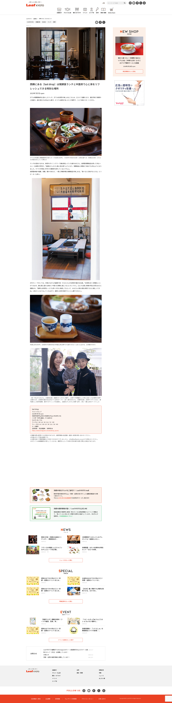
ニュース (101, 675)
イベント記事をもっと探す (66, 640)
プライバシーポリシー (88, 699)
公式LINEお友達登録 (64, 498)
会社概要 (47, 699)
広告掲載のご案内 (36, 699)
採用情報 (57, 699)
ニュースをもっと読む (65, 560)
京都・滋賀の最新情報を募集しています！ (56, 657)
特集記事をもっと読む (65, 601)
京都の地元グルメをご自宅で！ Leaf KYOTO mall (71, 490)
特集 (100, 673)
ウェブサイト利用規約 (71, 699)
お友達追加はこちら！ (66, 516)
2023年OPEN (30, 22)
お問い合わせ (102, 699)
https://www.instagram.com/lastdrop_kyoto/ (45, 430)
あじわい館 (102, 678)
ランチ (49, 22)
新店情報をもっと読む (129, 71)
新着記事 (38, 22)
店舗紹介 (35, 18)
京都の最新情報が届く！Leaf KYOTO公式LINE (70, 508)
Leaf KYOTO (29, 18)
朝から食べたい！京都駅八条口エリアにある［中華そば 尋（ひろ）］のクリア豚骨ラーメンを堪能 (129, 60)
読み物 (44, 22)
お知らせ (46, 655)
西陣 (54, 22)
